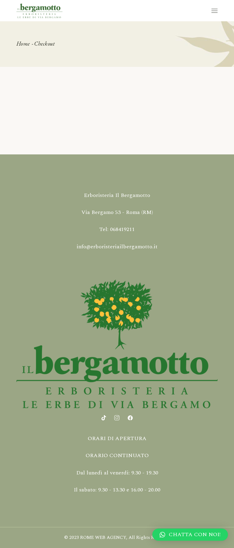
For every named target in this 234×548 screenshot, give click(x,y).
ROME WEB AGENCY (103, 537)
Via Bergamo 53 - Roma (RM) (117, 212)
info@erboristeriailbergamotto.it (117, 247)
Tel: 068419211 (117, 229)
